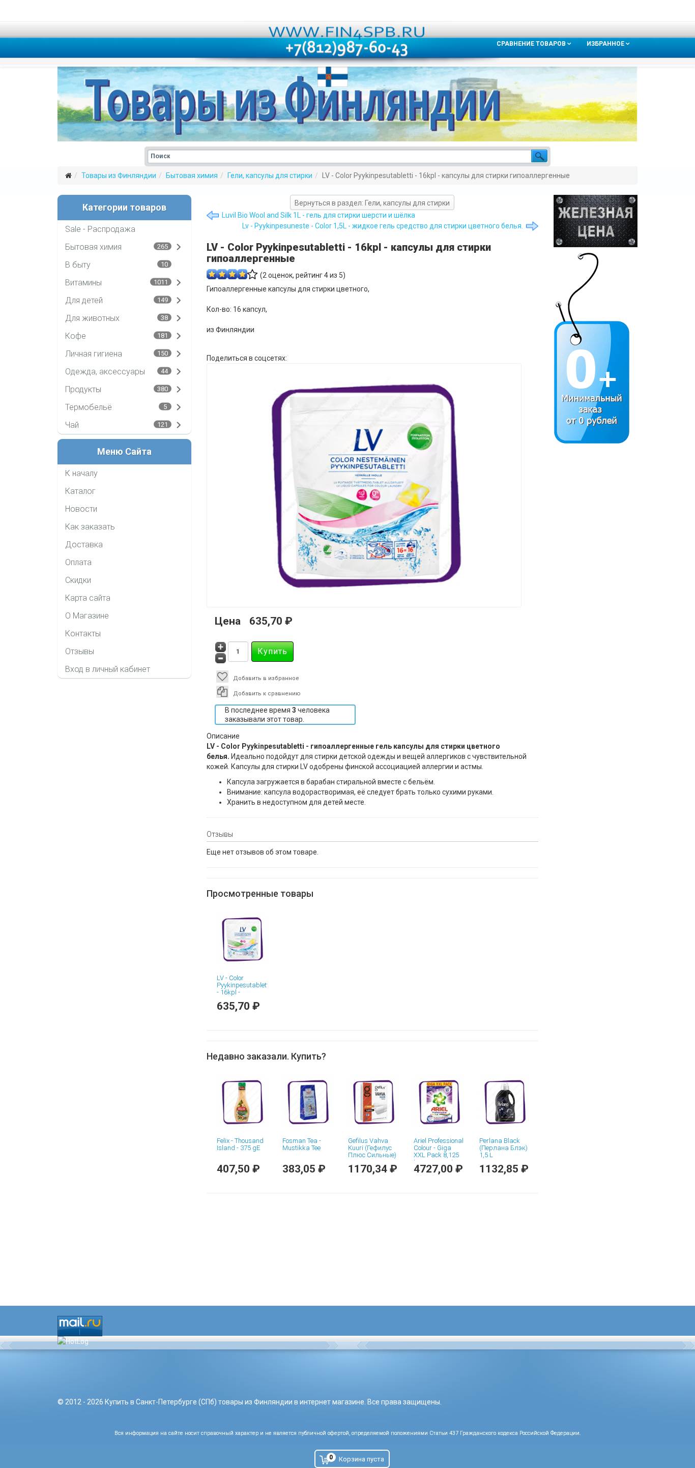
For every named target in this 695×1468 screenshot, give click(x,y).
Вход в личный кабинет (107, 669)
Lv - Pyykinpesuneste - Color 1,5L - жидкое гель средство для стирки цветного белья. (382, 226)
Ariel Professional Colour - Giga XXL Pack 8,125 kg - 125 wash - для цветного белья (439, 1159)
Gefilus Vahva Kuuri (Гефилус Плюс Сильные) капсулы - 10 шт (372, 1151)
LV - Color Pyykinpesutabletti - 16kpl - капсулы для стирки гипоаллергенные (244, 996)
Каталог (80, 491)
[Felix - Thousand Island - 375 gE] (242, 1102)
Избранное (605, 43)
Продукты (83, 389)
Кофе (75, 336)
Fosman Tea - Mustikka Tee (301, 1144)
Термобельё (88, 407)
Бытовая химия (192, 175)
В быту (78, 265)
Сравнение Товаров (531, 43)
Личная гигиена (93, 354)
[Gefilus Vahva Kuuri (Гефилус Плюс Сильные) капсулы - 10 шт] (373, 1102)
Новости (81, 509)
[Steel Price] (596, 221)
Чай (72, 425)
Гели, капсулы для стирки (269, 175)
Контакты (83, 633)
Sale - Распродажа (100, 229)
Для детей (84, 300)
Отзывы (79, 651)
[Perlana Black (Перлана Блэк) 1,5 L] (504, 1102)
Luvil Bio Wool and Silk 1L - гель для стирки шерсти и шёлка (318, 215)
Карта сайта (87, 598)
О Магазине (87, 616)
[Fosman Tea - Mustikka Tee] (307, 1102)
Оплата (78, 562)
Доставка (84, 544)
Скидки (78, 580)
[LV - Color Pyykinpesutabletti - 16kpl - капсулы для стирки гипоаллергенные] (242, 939)
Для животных (92, 318)
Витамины (83, 282)
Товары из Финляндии (118, 175)
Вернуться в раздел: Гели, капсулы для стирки (372, 203)
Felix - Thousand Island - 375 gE (240, 1144)
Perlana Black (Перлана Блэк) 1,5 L (503, 1148)
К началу (81, 473)
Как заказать (90, 527)
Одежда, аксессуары (105, 371)
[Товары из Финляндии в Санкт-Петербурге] (347, 104)
